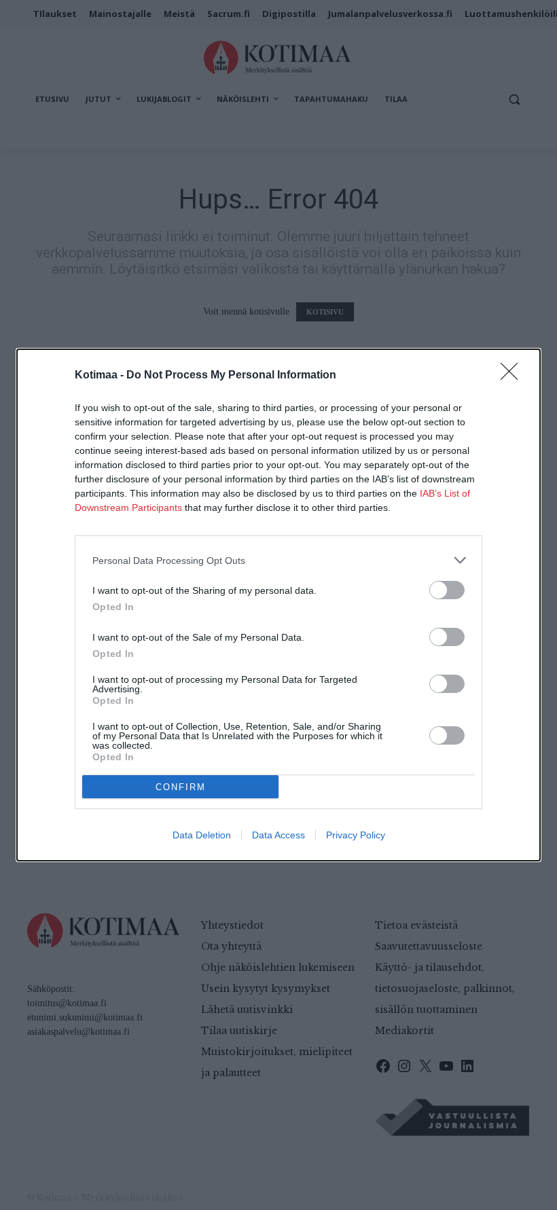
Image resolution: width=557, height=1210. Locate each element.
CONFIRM (181, 787)
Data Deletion (202, 835)
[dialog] (278, 605)
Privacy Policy (355, 835)
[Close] (513, 376)
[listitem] (278, 560)
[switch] (447, 590)
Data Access (278, 835)
